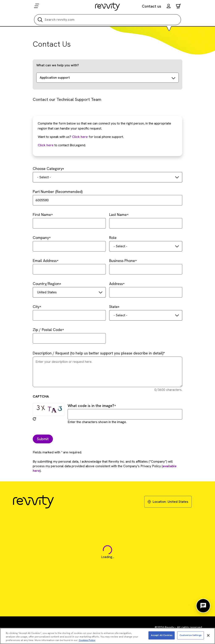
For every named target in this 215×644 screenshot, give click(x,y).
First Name (42, 214)
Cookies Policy (87, 640)
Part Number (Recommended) (58, 191)
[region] (107, 636)
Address (116, 283)
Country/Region (46, 283)
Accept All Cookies (161, 635)
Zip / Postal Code (47, 329)
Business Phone (122, 260)
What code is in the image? (91, 405)
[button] (168, 6)
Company (41, 237)
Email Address (45, 260)
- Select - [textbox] (44, 177)
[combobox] (107, 177)
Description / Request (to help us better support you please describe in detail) (98, 353)
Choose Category (47, 168)
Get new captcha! (34, 419)
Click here (80, 137)
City (36, 306)
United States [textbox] (47, 292)
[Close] (208, 635)
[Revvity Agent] (203, 605)
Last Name (118, 214)
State (113, 306)
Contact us (151, 6)
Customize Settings (191, 635)
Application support (55, 77)
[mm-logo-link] (107, 6)
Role (113, 237)
